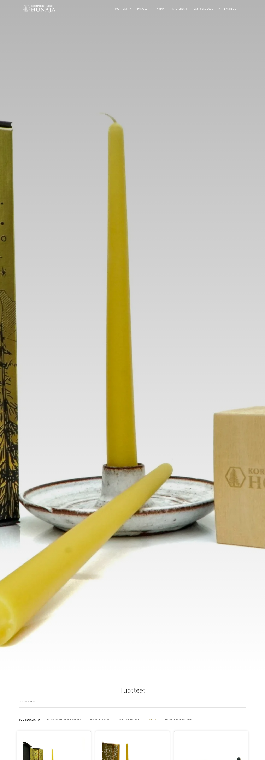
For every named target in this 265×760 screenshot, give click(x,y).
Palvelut (143, 9)
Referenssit (179, 9)
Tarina (160, 9)
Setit (152, 719)
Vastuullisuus (203, 9)
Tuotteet (121, 9)
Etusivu (23, 701)
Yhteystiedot (228, 9)
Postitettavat (99, 719)
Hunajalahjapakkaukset (64, 719)
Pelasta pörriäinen (178, 719)
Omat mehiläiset (129, 719)
